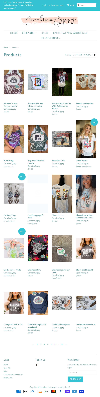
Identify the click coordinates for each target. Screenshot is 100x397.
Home (13, 33)
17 (62, 344)
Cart (72, 5)
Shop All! (28, 33)
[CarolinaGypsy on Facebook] (37, 365)
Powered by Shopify (62, 387)
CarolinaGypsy (49, 387)
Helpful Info (50, 38)
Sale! (45, 33)
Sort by (68, 55)
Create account (57, 5)
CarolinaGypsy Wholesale (70, 33)
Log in (44, 5)
